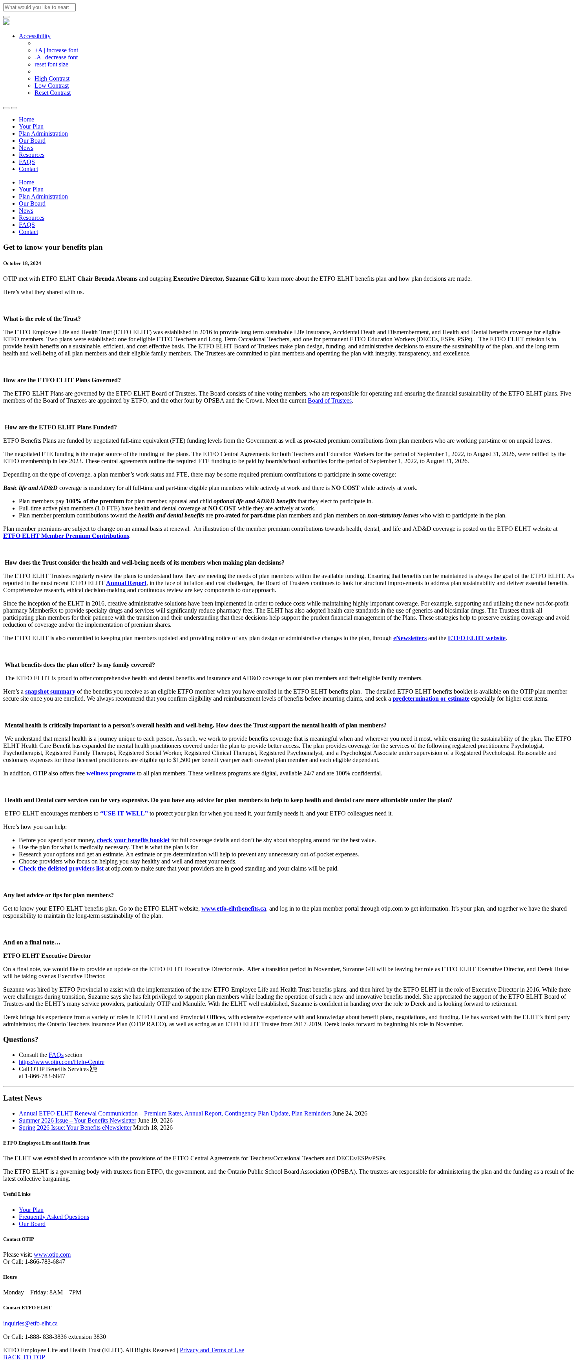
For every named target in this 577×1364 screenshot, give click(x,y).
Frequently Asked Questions (54, 1216)
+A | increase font (56, 50)
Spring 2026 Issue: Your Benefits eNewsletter (75, 1127)
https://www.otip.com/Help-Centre (61, 1061)
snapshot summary (50, 691)
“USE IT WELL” (124, 813)
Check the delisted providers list (61, 868)
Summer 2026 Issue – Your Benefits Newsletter (77, 1120)
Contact (28, 169)
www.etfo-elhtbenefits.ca (233, 908)
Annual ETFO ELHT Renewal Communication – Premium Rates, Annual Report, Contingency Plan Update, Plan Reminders (175, 1113)
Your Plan (31, 126)
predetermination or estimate (431, 698)
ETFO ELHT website (477, 638)
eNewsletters (410, 638)
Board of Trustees (330, 400)
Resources (31, 154)
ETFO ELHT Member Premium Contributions (66, 535)
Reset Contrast (53, 92)
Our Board (32, 140)
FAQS (27, 161)
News (26, 147)
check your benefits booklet (133, 840)
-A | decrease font (56, 57)
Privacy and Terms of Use (212, 1350)
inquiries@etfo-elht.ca (30, 1323)
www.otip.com (52, 1254)
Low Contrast (52, 85)
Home (26, 119)
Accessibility (35, 36)
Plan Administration (43, 133)
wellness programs (111, 773)
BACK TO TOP (24, 1357)
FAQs (56, 1054)
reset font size (51, 64)
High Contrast (52, 78)
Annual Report (126, 583)
